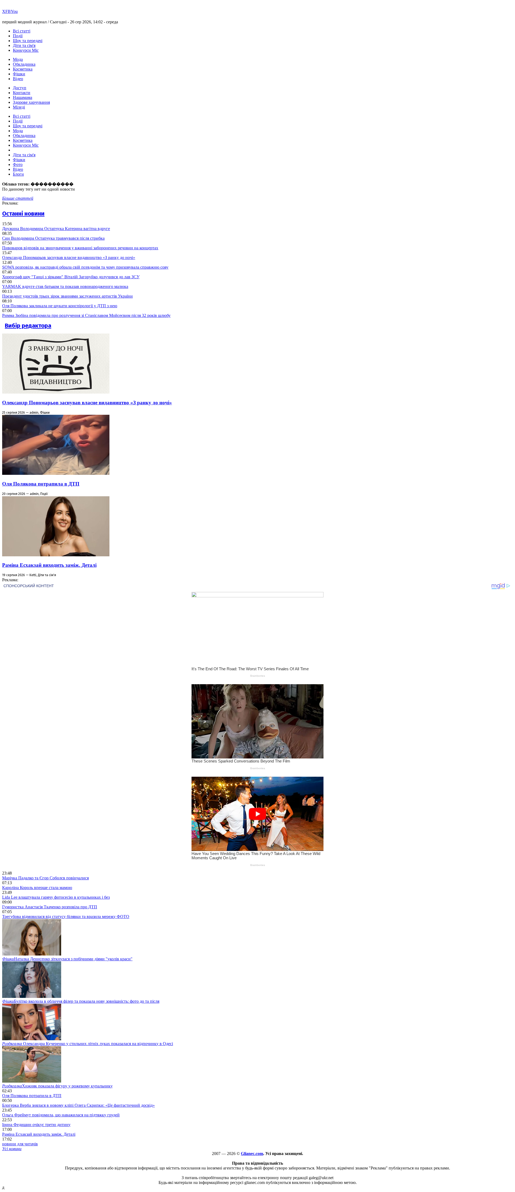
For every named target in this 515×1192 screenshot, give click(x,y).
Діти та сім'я (24, 45)
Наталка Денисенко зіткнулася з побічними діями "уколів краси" (67, 959)
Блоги (18, 174)
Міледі (19, 107)
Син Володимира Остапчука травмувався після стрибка (53, 238)
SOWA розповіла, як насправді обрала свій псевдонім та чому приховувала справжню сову (85, 267)
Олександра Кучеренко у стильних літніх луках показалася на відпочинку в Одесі (87, 1043)
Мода (18, 59)
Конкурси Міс (26, 50)
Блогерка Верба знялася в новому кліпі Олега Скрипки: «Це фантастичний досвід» (78, 1105)
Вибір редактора (28, 325)
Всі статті (21, 31)
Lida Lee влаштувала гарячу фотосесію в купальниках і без (56, 897)
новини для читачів (20, 1144)
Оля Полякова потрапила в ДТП (40, 484)
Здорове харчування (31, 102)
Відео (18, 78)
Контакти (21, 92)
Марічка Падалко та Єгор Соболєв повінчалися (45, 878)
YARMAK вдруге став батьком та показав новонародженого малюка (65, 286)
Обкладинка (24, 64)
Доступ (19, 88)
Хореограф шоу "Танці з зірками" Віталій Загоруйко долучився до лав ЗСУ (70, 277)
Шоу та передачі (27, 40)
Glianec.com (252, 1153)
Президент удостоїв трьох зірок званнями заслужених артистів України (67, 296)
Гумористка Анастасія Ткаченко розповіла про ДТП (49, 907)
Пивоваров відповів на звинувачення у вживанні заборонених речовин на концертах (80, 248)
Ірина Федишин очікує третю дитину (36, 1124)
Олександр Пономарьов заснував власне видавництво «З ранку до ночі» (68, 257)
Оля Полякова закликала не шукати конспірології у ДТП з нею (59, 305)
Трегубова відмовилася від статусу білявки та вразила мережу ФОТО (65, 916)
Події (18, 36)
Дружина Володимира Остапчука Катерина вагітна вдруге (56, 228)
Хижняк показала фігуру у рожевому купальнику (57, 1086)
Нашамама (22, 97)
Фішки (19, 74)
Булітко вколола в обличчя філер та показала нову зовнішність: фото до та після (80, 1001)
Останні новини (23, 213)
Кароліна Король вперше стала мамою (37, 887)
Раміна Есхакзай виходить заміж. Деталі (49, 565)
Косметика (22, 69)
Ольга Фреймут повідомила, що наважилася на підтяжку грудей (61, 1115)
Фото (18, 164)
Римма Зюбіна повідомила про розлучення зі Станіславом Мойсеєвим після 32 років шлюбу (86, 315)
